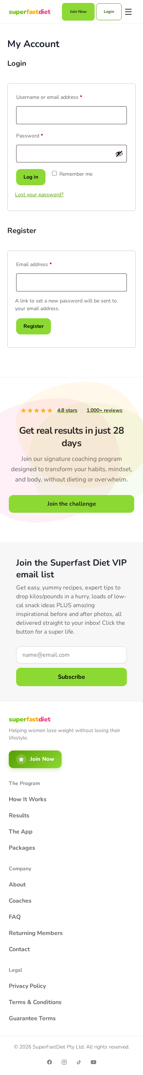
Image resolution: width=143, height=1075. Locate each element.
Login (109, 11)
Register (33, 326)
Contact (19, 949)
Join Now (78, 11)
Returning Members (36, 933)
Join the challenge (71, 504)
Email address (44, 263)
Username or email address (59, 96)
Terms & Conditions (35, 1002)
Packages (22, 848)
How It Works (28, 799)
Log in (30, 176)
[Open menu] (128, 11)
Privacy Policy (27, 986)
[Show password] (119, 154)
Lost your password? (39, 194)
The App (21, 832)
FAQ (15, 917)
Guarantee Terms (32, 1018)
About (17, 885)
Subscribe (71, 677)
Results (19, 815)
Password (39, 135)
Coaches (20, 901)
